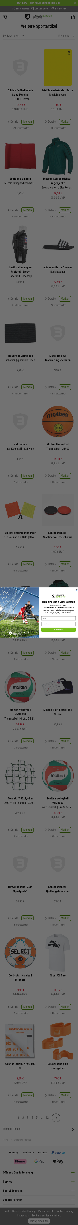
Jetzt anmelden (58, 629)
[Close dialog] (76, 589)
